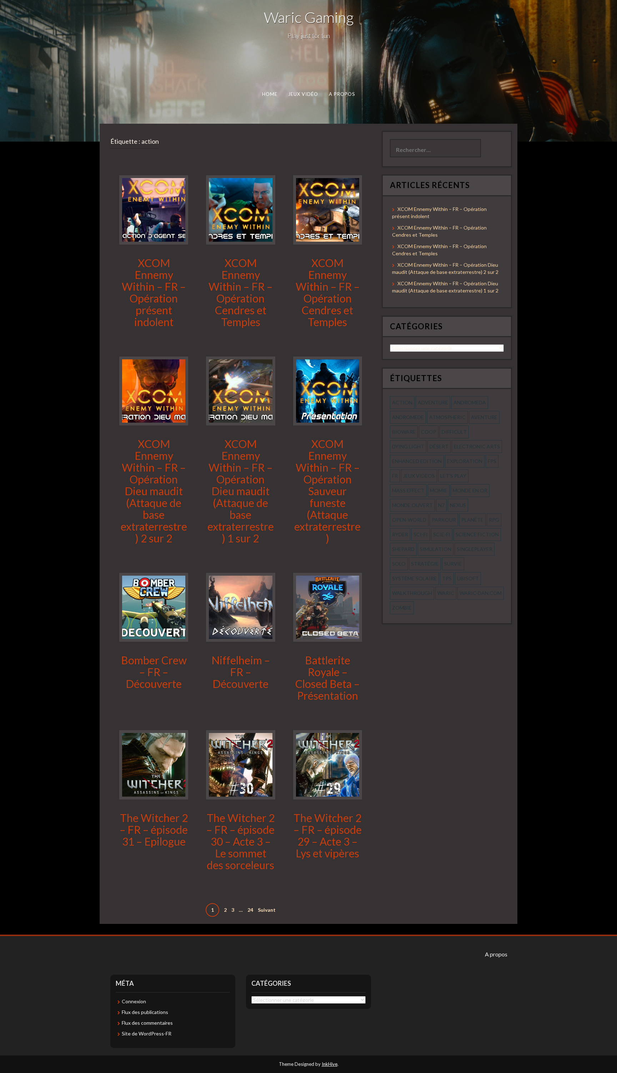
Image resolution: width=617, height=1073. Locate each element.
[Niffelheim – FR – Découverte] (240, 607)
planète (472, 520)
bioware (404, 432)
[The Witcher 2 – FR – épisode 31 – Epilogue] (153, 764)
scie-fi (441, 534)
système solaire (414, 578)
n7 (441, 505)
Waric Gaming (308, 17)
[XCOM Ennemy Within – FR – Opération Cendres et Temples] (240, 209)
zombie (402, 608)
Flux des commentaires (147, 1023)
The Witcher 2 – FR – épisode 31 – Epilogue (154, 829)
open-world (409, 520)
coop (428, 432)
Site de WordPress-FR (146, 1033)
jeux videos (419, 476)
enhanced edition (417, 461)
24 (250, 910)
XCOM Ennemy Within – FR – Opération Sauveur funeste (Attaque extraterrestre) (327, 491)
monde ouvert (412, 505)
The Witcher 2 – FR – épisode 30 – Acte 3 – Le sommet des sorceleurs (240, 841)
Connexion (134, 1001)
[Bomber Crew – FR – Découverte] (153, 607)
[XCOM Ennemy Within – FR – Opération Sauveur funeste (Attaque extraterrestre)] (327, 390)
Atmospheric (447, 417)
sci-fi (420, 534)
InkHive (329, 1064)
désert (439, 446)
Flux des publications (145, 1012)
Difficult (454, 432)
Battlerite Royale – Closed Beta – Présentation (327, 678)
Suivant (267, 910)
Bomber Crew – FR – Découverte (154, 672)
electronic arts (477, 446)
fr (395, 476)
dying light (408, 446)
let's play (453, 476)
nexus (458, 505)
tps (447, 578)
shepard (403, 549)
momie (438, 490)
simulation (435, 549)
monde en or (470, 490)
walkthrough (412, 593)
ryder (400, 534)
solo (399, 564)
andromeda (469, 402)
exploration (464, 461)
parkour (444, 520)
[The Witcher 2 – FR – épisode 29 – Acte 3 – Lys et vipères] (327, 764)
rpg (494, 520)
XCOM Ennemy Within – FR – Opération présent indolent (154, 292)
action (402, 402)
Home (269, 94)
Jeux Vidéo (303, 94)
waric (445, 593)
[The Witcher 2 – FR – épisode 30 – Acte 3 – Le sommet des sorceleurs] (240, 764)
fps (492, 461)
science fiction (477, 534)
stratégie (425, 564)
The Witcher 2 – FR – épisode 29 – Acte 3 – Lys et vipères (328, 835)
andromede (408, 417)
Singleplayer (474, 549)
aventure (484, 417)
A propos (342, 94)
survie (453, 564)
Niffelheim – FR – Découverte (240, 672)
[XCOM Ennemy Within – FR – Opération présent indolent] (153, 209)
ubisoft (468, 578)
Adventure (433, 402)
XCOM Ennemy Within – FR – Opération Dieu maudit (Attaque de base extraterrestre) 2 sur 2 (154, 491)
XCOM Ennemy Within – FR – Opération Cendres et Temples (240, 292)
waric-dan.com (481, 593)
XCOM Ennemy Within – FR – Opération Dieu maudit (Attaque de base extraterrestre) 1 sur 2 (240, 491)
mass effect (408, 490)
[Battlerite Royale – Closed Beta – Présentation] (327, 607)
